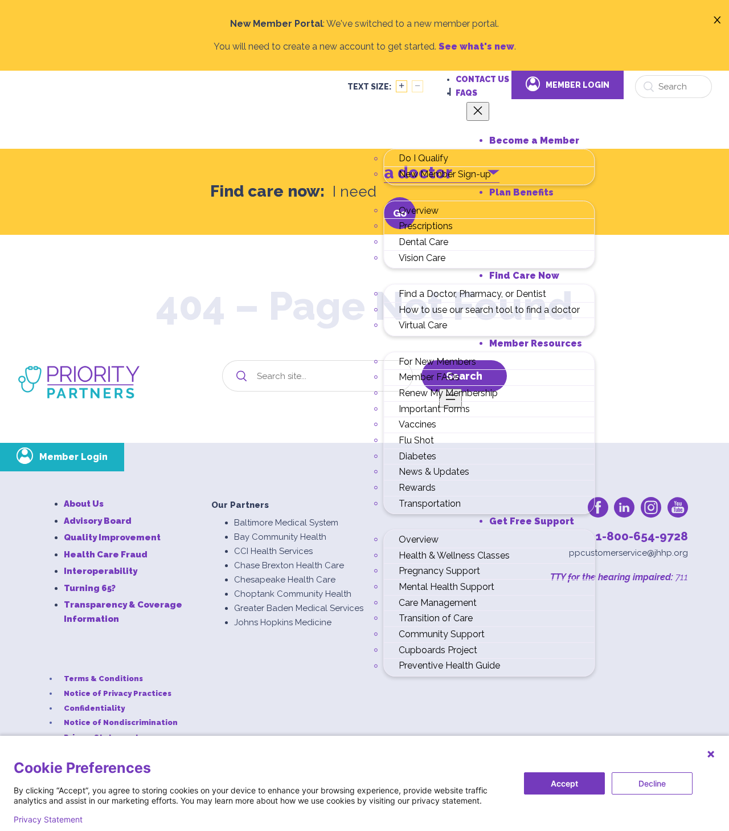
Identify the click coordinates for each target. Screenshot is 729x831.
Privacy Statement (48, 819)
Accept (564, 783)
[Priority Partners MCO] (79, 382)
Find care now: (267, 191)
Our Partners (240, 505)
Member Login (577, 84)
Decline (652, 783)
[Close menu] (477, 111)
